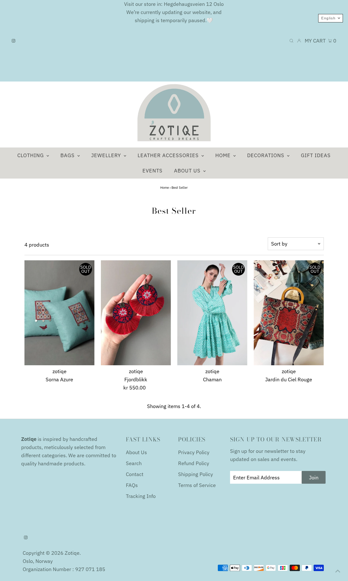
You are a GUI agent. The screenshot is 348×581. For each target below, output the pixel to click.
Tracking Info (141, 496)
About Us (136, 452)
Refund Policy (193, 463)
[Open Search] (291, 41)
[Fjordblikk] (136, 313)
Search (134, 463)
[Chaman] (212, 313)
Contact (134, 474)
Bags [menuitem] (68, 155)
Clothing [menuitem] (31, 155)
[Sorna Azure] (59, 313)
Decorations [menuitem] (266, 155)
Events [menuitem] (152, 170)
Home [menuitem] (223, 155)
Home (164, 187)
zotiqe (72, 552)
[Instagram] (13, 41)
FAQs (132, 485)
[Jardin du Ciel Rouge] (289, 313)
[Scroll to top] (338, 571)
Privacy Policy (193, 452)
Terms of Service (197, 485)
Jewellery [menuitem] (107, 155)
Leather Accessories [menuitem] (169, 155)
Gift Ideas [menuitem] (316, 155)
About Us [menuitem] (188, 170)
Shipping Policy (195, 474)
